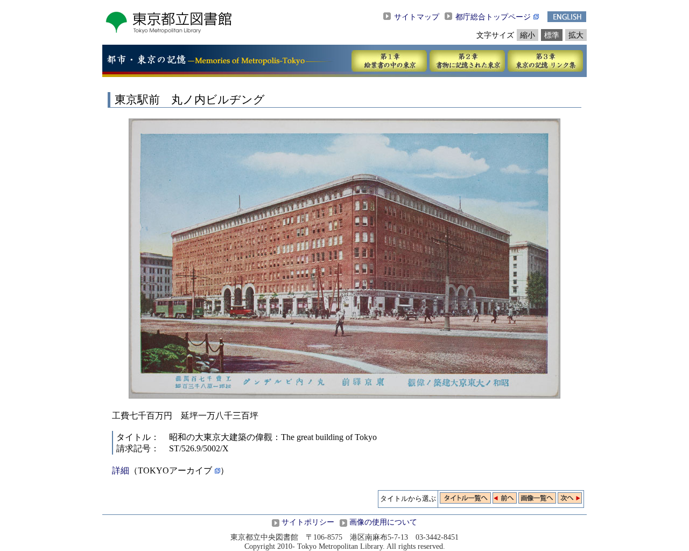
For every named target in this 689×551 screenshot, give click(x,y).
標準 (551, 35)
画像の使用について (383, 522)
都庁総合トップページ (493, 16)
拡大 (575, 35)
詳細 (120, 470)
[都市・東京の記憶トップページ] (146, 61)
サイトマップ (416, 16)
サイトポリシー (308, 522)
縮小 (527, 35)
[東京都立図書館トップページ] (168, 31)
